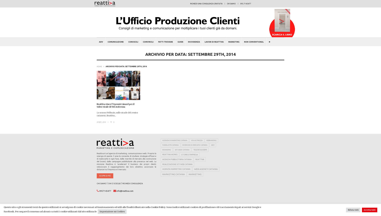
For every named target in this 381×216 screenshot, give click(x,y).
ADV (101, 42)
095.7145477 (245, 4)
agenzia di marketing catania (174, 140)
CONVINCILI (148, 42)
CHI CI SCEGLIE (114, 183)
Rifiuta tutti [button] (353, 210)
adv (212, 145)
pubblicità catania (170, 145)
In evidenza (194, 42)
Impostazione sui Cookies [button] (112, 211)
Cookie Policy (158, 207)
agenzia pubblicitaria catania (177, 159)
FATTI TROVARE (165, 42)
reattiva (199, 159)
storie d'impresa (189, 155)
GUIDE (180, 42)
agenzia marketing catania (176, 169)
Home (99, 66)
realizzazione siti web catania (177, 164)
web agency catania (206, 169)
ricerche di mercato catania (194, 145)
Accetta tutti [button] (369, 210)
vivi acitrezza (197, 140)
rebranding (211, 140)
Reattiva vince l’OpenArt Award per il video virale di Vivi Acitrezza (115, 105)
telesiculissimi (200, 150)
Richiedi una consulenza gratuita (206, 4)
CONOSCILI (133, 42)
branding (166, 150)
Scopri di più (105, 176)
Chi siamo (231, 4)
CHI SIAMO (101, 183)
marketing (195, 174)
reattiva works (169, 154)
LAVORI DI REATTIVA (214, 42)
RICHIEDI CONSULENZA (132, 183)
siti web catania (182, 150)
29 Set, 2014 (101, 122)
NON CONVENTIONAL (254, 42)
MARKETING (233, 42)
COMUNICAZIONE (116, 42)
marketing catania (173, 174)
